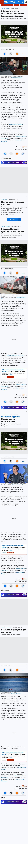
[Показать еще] (23, 54)
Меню (2, 2)
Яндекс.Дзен (20, 140)
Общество (8, 226)
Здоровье (8, 8)
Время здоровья (7, 158)
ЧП (4, 797)
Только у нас (10, 5)
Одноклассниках (20, 136)
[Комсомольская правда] (8, 2)
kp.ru (25, 147)
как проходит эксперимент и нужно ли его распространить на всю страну (14, 372)
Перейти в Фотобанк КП (16, 77)
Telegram (4, 142)
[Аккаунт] (26, 2)
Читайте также (4, 199)
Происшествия (8, 627)
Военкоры (16, 5)
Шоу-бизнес (6, 590)
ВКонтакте (4, 138)
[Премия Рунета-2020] (14, 1)
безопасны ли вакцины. (16, 125)
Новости (3, 5)
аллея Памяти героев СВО (15, 355)
